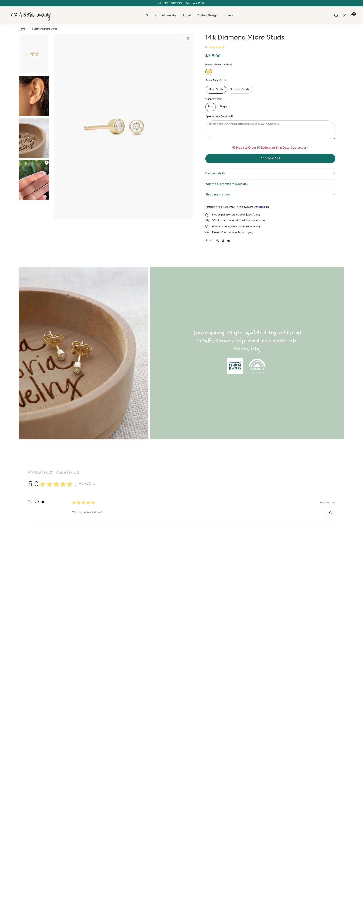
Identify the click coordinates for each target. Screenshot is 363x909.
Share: (209, 240)
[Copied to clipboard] (228, 241)
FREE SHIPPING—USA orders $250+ (185, 3)
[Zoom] (188, 39)
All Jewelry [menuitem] (169, 15)
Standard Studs (239, 89)
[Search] (336, 15)
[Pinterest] (218, 241)
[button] (94, 484)
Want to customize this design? (226, 184)
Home (22, 29)
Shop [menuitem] (149, 15)
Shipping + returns (217, 194)
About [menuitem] (186, 15)
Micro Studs (216, 89)
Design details (215, 173)
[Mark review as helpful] (330, 513)
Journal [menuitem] (228, 15)
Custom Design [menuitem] (207, 15)
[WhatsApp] (223, 241)
